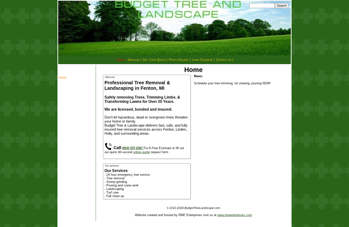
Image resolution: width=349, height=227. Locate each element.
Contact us (223, 59)
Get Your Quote (154, 59)
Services (133, 59)
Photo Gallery (179, 59)
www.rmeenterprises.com (234, 215)
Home (120, 59)
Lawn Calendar (202, 59)
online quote (141, 152)
